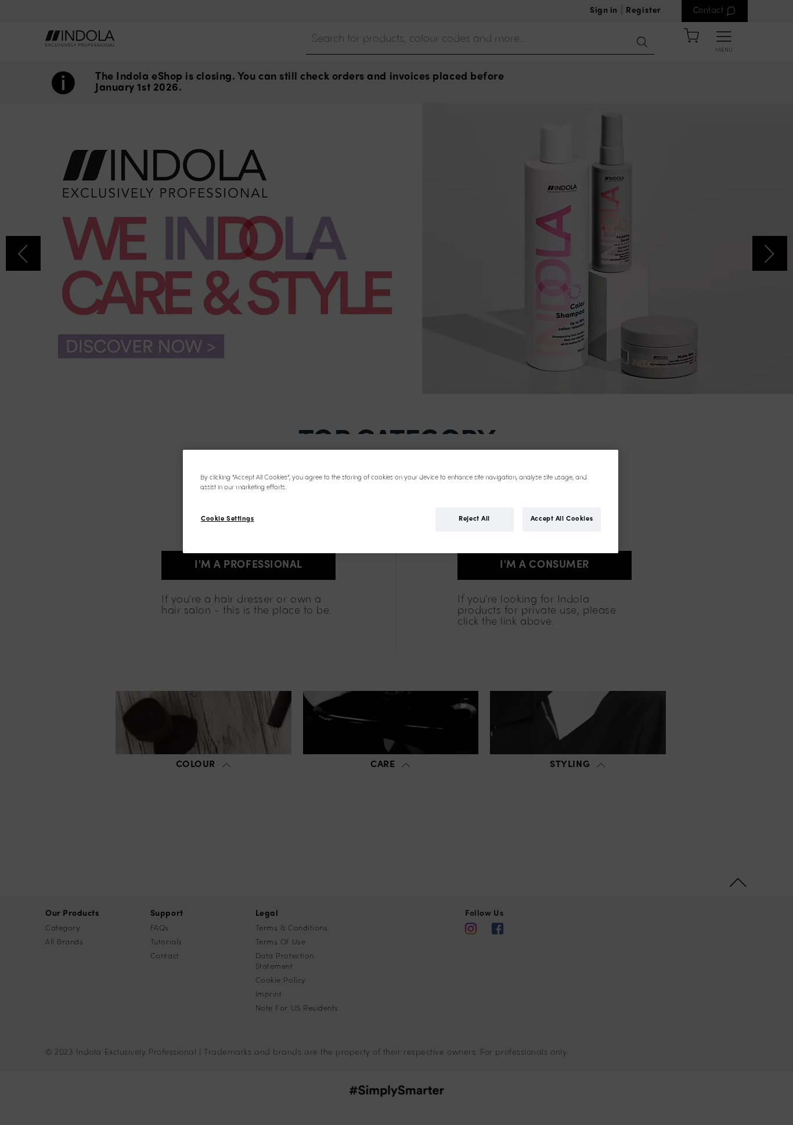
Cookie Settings (227, 520)
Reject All (474, 520)
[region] (400, 501)
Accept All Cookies (562, 520)
